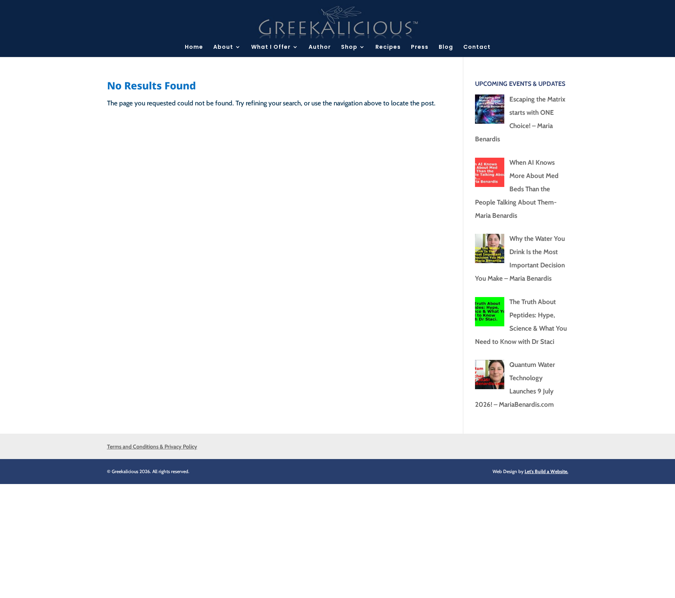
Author (320, 47)
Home (194, 47)
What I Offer (271, 47)
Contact (477, 47)
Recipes (388, 47)
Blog (446, 47)
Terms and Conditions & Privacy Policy (152, 446)
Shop (349, 47)
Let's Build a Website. (546, 471)
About (223, 47)
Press (420, 47)
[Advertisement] (234, 538)
